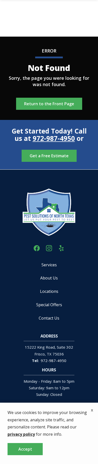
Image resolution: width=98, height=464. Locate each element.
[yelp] (61, 247)
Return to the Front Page (49, 104)
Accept (25, 449)
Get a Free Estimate (49, 156)
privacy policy (21, 434)
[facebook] (37, 247)
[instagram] (49, 247)
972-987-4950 (54, 138)
